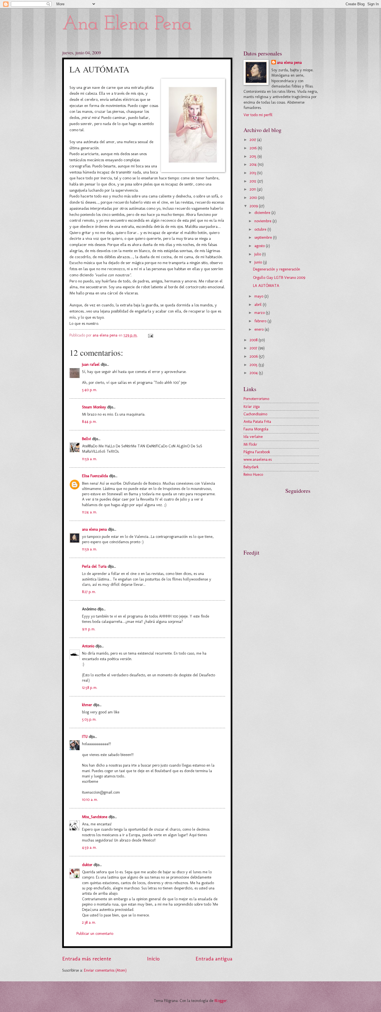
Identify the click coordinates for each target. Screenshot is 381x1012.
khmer (87, 705)
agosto (260, 245)
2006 (254, 356)
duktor (87, 864)
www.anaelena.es (257, 459)
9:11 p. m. (88, 629)
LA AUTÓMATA (266, 285)
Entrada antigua (214, 958)
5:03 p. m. (89, 719)
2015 (253, 156)
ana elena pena (94, 529)
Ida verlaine (253, 436)
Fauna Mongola (255, 429)
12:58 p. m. (89, 687)
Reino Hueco (253, 474)
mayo (259, 296)
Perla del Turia (94, 566)
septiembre (263, 237)
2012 (253, 181)
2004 (254, 372)
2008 (254, 340)
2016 (254, 148)
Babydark (251, 467)
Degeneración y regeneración (276, 269)
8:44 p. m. (89, 421)
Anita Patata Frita (257, 421)
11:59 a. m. (89, 459)
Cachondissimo (255, 414)
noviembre (263, 221)
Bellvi (86, 438)
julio (258, 254)
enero (259, 329)
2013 (253, 172)
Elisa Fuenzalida (95, 476)
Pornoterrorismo (256, 398)
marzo (260, 312)
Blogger (220, 1000)
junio (258, 262)
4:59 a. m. (89, 847)
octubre (260, 229)
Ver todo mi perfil (258, 115)
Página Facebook (256, 452)
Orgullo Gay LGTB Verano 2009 (279, 277)
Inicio (153, 958)
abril (258, 304)
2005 (254, 364)
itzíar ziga (251, 406)
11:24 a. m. (89, 512)
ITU (85, 736)
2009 (254, 206)
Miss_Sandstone (94, 817)
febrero (260, 321)
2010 (254, 197)
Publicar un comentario (94, 933)
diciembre (262, 212)
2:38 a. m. (89, 922)
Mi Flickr (250, 444)
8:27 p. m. (89, 591)
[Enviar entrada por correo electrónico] (150, 335)
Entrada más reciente (86, 958)
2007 (254, 348)
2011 (253, 189)
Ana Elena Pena (127, 24)
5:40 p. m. (89, 389)
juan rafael (91, 364)
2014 (254, 164)
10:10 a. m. (90, 799)
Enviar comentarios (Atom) (105, 970)
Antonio (88, 646)
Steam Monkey (94, 407)
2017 (253, 139)
